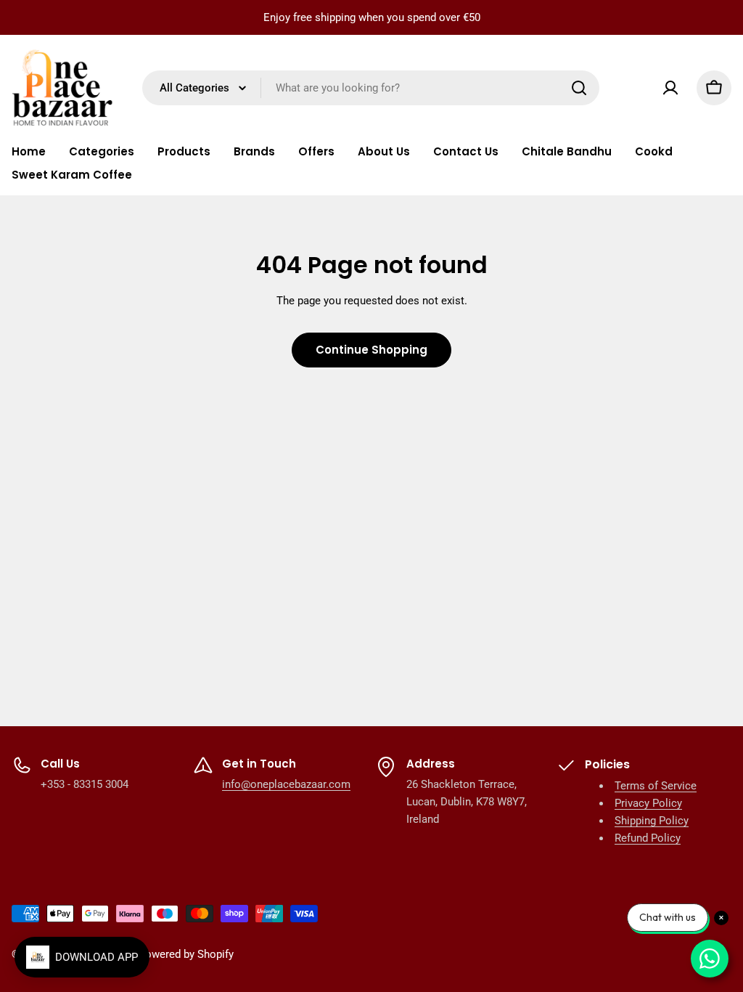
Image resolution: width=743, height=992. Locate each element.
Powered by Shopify (186, 954)
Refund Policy (648, 838)
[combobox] (370, 87)
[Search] (579, 88)
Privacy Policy (648, 803)
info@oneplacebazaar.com (286, 784)
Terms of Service (656, 785)
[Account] (670, 88)
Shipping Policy (652, 820)
